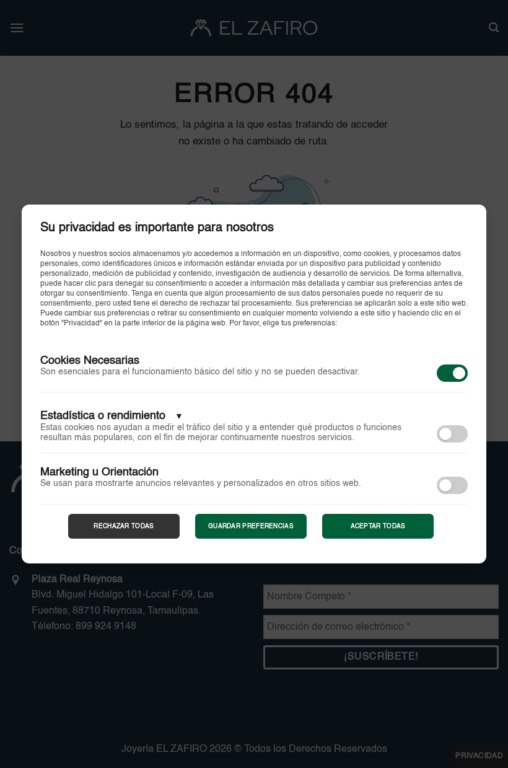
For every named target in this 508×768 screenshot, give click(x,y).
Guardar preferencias (251, 526)
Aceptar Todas (378, 526)
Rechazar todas (124, 526)
